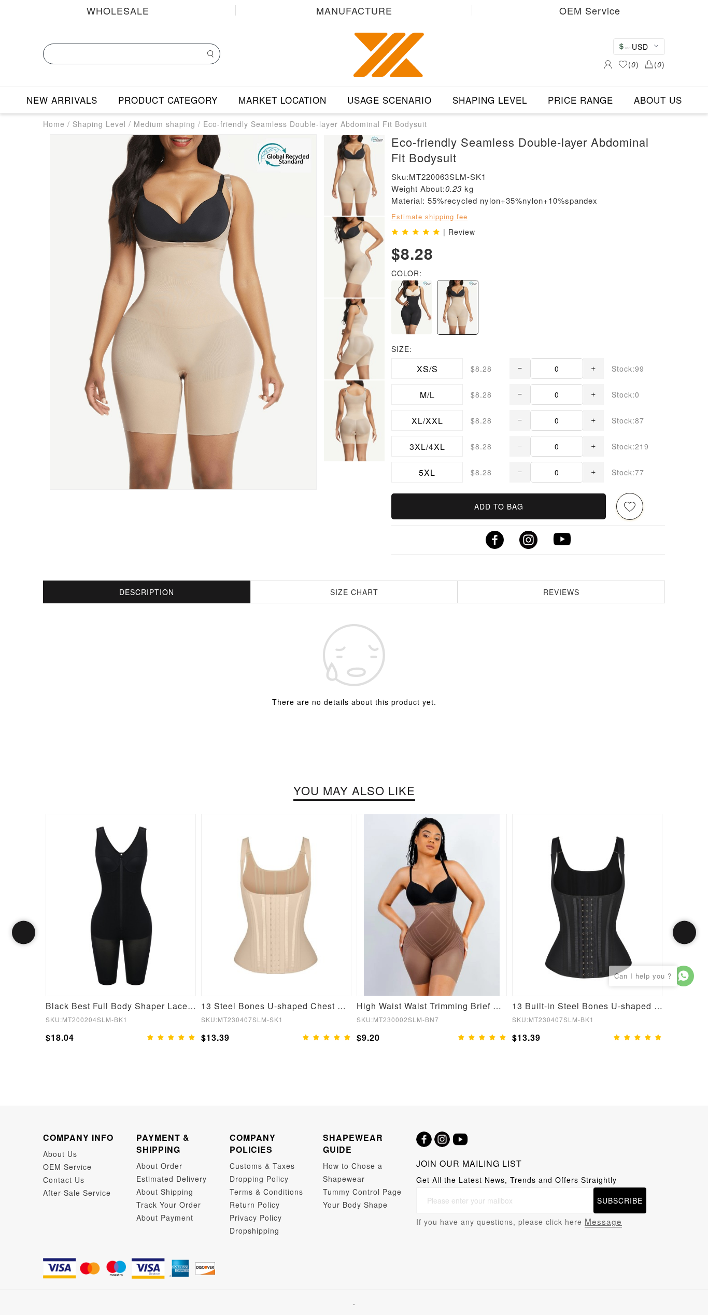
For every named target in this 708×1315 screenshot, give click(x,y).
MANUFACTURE (354, 10)
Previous (23, 932)
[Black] (411, 307)
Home (54, 124)
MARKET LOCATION (282, 99)
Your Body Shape (355, 1204)
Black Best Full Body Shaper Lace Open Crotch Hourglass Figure (121, 1006)
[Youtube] (460, 1139)
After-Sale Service (77, 1192)
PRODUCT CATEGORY (168, 99)
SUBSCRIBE (620, 1200)
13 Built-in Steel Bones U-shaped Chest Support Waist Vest (587, 1006)
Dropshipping (254, 1230)
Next (684, 932)
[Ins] (442, 1139)
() (633, 64)
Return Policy (255, 1204)
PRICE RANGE (580, 99)
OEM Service (589, 10)
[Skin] (457, 307)
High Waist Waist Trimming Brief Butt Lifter (432, 1006)
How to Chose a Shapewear (353, 1172)
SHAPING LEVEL (489, 99)
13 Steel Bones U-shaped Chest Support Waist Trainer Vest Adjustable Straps (276, 1006)
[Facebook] (424, 1139)
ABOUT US (658, 99)
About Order (159, 1166)
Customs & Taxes (262, 1166)
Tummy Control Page (362, 1191)
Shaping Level (99, 124)
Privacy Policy (256, 1217)
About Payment (164, 1217)
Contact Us (63, 1180)
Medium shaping (164, 124)
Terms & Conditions (266, 1191)
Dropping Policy (259, 1178)
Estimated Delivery (171, 1178)
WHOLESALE (118, 10)
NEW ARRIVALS (61, 99)
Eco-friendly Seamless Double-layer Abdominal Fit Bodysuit (315, 124)
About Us (60, 1154)
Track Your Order (168, 1204)
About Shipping (164, 1191)
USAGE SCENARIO (389, 99)
